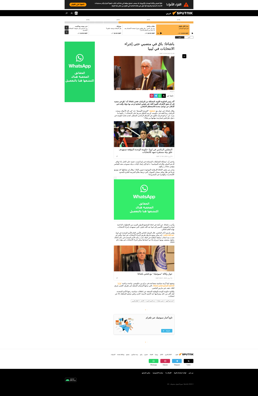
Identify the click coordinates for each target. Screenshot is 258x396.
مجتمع (127, 354)
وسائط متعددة (120, 354)
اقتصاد (151, 354)
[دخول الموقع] (72, 13)
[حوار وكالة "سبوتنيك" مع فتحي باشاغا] (144, 258)
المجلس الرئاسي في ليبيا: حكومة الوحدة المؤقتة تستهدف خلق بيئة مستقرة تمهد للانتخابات (145, 150)
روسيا (156, 354)
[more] (117, 156)
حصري (146, 354)
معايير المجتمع (146, 373)
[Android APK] (71, 380)
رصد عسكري (134, 354)
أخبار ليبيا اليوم (169, 301)
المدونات (113, 354)
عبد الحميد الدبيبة (150, 301)
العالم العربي (135, 301)
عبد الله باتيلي (169, 235)
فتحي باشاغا (160, 301)
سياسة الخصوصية (158, 373)
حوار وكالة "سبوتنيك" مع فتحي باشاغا (155, 274)
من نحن (191, 373)
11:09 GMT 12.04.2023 (167, 53)
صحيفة (152, 111)
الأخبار (142, 301)
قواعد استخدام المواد (180, 373)
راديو (141, 354)
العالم (161, 354)
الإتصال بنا (168, 373)
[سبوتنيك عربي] (183, 15)
